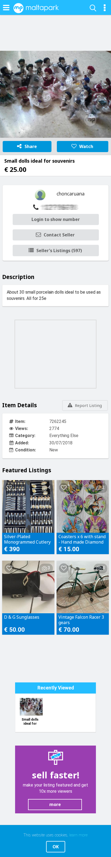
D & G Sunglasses (21, 617)
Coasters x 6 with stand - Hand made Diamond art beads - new (82, 539)
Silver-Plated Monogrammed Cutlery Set (27, 539)
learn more (78, 835)
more (55, 804)
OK (56, 847)
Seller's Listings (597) (59, 250)
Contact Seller (59, 235)
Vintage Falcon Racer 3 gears (81, 619)
